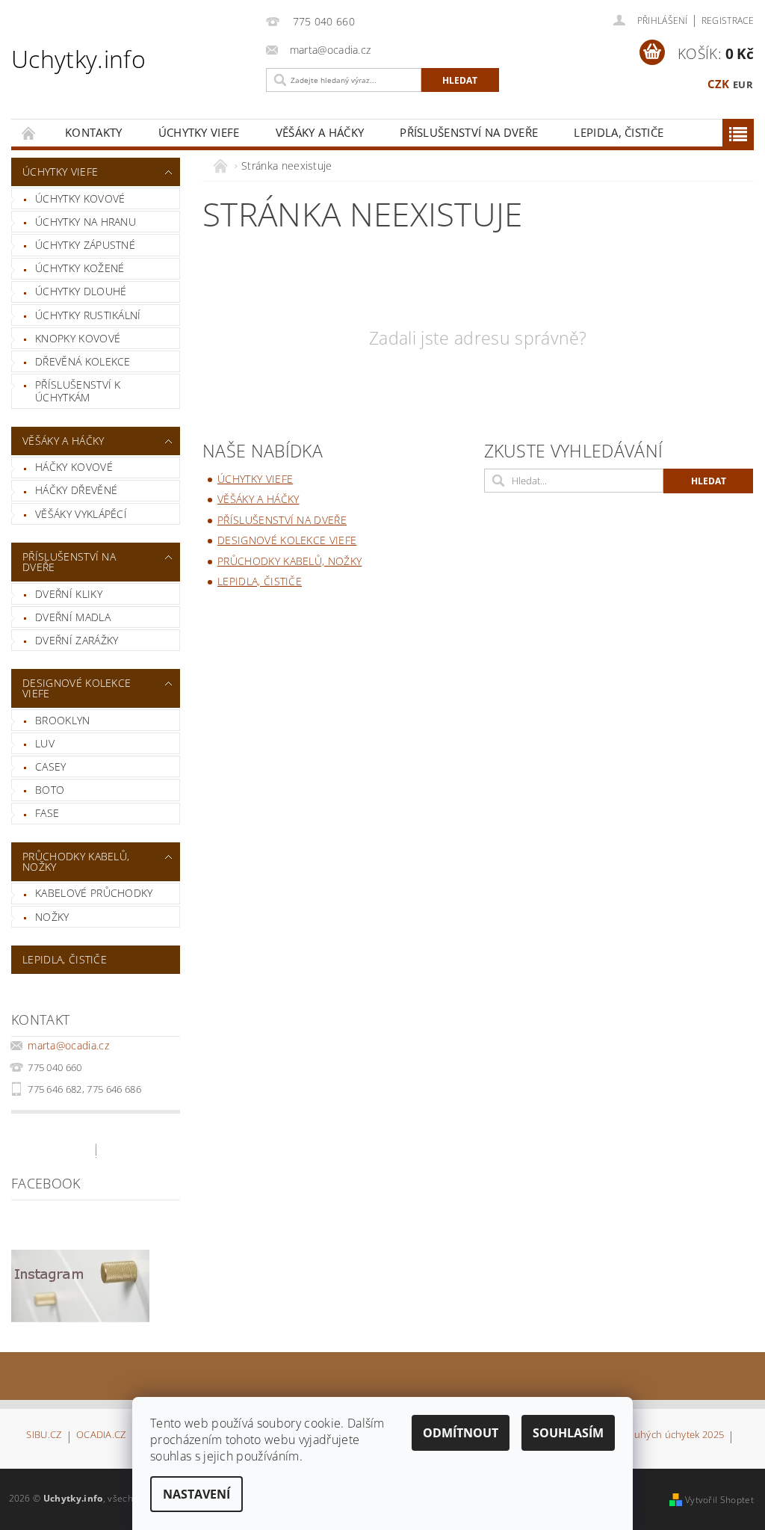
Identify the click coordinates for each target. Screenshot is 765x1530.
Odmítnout (460, 1433)
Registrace (727, 20)
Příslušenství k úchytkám (78, 391)
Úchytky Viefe (199, 132)
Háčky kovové (74, 467)
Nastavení (196, 1494)
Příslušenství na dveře (469, 132)
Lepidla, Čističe (618, 132)
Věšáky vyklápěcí (81, 514)
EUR (743, 84)
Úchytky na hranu (85, 222)
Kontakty (94, 132)
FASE (47, 813)
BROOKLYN (62, 720)
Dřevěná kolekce (83, 361)
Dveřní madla (73, 617)
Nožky (52, 917)
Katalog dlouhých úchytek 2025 (653, 1435)
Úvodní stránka (29, 133)
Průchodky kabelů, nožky (75, 861)
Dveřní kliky (68, 594)
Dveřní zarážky (76, 640)
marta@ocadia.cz (68, 1045)
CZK (718, 83)
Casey (50, 766)
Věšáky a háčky (320, 132)
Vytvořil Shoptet (719, 1499)
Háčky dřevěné (76, 490)
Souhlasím (568, 1433)
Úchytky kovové (80, 198)
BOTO (49, 790)
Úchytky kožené (79, 268)
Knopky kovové (77, 338)
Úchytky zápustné (85, 245)
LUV (45, 743)
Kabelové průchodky (94, 893)
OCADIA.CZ (101, 1435)
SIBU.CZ (43, 1435)
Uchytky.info (78, 59)
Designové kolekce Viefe (76, 688)
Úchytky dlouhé (80, 291)
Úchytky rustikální (88, 315)
